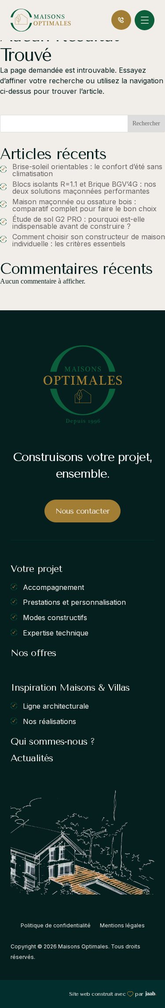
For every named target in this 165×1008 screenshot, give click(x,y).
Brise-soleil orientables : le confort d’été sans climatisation (87, 170)
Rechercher (146, 123)
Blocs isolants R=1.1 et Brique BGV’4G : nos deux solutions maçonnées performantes (84, 187)
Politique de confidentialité (56, 925)
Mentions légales (122, 925)
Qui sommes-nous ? (53, 741)
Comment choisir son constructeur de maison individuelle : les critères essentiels (88, 240)
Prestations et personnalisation (74, 602)
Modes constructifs (55, 617)
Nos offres (33, 653)
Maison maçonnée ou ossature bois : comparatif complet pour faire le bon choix (84, 205)
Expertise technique (55, 632)
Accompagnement (53, 586)
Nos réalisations (49, 721)
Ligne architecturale (56, 706)
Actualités (32, 758)
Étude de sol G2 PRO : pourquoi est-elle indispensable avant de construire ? (78, 223)
